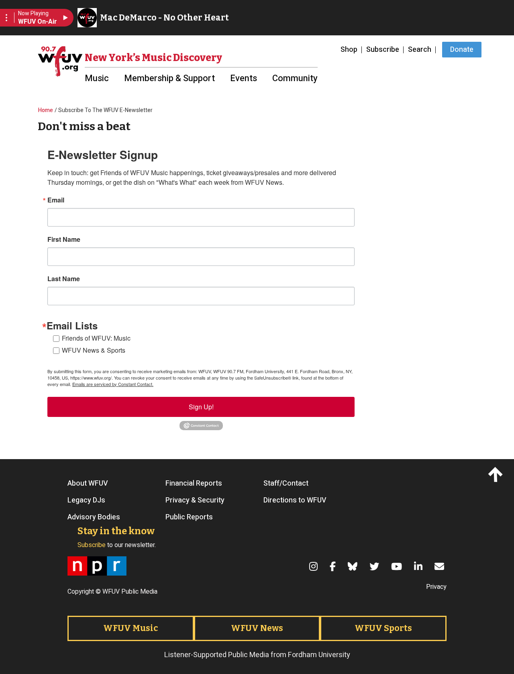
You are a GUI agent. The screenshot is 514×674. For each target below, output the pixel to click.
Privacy (436, 587)
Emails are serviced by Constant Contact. (112, 384)
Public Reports (189, 517)
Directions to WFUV (294, 500)
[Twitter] (375, 566)
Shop (349, 49)
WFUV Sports (383, 628)
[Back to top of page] (497, 474)
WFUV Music (130, 628)
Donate (461, 49)
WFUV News (257, 628)
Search (419, 49)
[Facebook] (334, 566)
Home (45, 110)
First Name (63, 239)
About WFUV (87, 483)
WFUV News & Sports (93, 350)
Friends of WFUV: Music (96, 338)
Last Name (63, 279)
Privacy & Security (194, 500)
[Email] (440, 566)
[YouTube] (397, 566)
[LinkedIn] (419, 566)
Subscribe (382, 49)
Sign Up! (201, 406)
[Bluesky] (354, 566)
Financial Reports (193, 483)
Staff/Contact (285, 483)
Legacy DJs (86, 500)
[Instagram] (314, 566)
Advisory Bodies (93, 517)
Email (55, 200)
